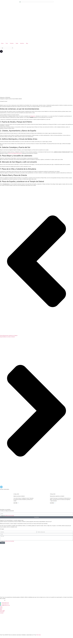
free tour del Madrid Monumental (15, 153)
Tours (7, 43)
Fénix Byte (39, 634)
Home (2, 43)
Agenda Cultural (8, 98)
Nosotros (22, 43)
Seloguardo (33, 116)
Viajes (17, 43)
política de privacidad (9, 515)
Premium (12, 43)
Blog (27, 43)
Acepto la (7, 515)
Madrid (20, 98)
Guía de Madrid (15, 98)
